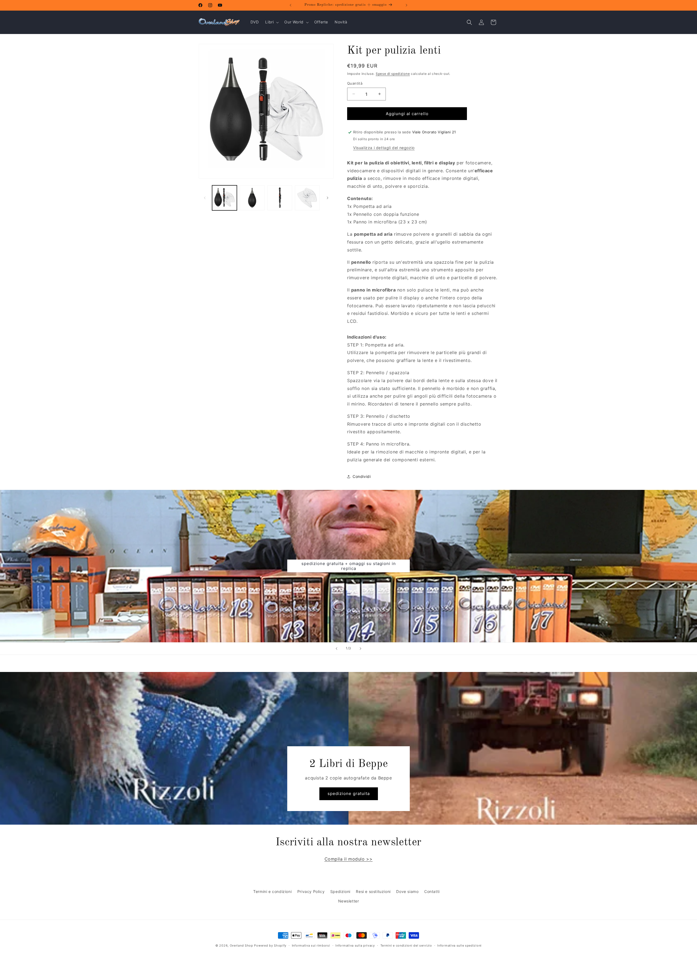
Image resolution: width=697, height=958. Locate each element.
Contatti (432, 891)
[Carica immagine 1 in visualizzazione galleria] (224, 197)
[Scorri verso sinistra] (205, 198)
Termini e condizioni (272, 891)
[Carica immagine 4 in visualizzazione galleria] (307, 197)
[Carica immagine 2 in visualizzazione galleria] (252, 197)
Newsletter (348, 901)
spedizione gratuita (349, 793)
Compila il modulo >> (349, 859)
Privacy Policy (311, 891)
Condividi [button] (362, 476)
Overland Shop (241, 945)
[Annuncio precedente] (290, 5)
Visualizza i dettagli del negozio (384, 147)
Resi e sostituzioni (373, 891)
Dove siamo (407, 891)
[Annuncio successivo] (406, 5)
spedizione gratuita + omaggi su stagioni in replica (348, 566)
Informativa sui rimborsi (311, 945)
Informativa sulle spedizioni (459, 945)
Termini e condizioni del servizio (406, 945)
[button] (271, 22)
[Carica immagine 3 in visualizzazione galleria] (279, 197)
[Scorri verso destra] (328, 198)
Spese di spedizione (393, 74)
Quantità (354, 83)
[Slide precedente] (337, 649)
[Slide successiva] (360, 649)
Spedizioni (340, 891)
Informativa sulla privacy (355, 945)
